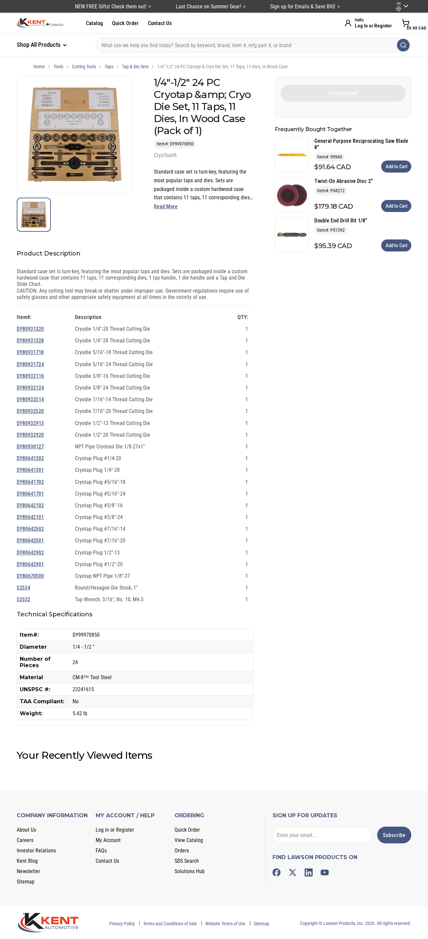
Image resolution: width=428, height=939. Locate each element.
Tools (58, 66)
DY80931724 (30, 364)
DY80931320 (30, 329)
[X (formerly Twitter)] (293, 872)
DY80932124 (30, 388)
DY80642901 (30, 564)
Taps (109, 66)
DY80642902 (30, 552)
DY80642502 (30, 529)
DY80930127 (30, 446)
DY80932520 (30, 411)
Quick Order (125, 23)
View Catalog (189, 840)
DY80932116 (30, 376)
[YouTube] (325, 872)
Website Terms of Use (225, 923)
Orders (182, 850)
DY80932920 (30, 435)
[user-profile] (398, 8)
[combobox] (253, 45)
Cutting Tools (84, 66)
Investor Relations (36, 850)
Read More (166, 206)
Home (39, 66)
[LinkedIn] (309, 872)
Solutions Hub (190, 871)
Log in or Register (115, 830)
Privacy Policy (122, 923)
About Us (26, 830)
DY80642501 (30, 540)
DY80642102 (30, 505)
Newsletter (28, 871)
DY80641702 (30, 482)
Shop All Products (39, 44)
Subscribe (394, 835)
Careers (25, 840)
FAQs (101, 850)
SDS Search (187, 861)
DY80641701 (30, 494)
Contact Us (160, 23)
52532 (23, 599)
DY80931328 (30, 340)
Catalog (94, 23)
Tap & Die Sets (135, 66)
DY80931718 (30, 352)
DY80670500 (30, 576)
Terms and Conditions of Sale (170, 923)
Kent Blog (27, 861)
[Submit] (403, 45)
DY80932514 (30, 399)
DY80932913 (30, 423)
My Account (108, 840)
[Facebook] (277, 872)
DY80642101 (30, 517)
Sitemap (25, 881)
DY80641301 (30, 470)
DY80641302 (30, 458)
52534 (23, 588)
